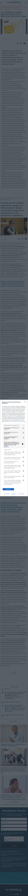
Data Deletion (6, 493)
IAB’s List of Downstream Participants (15, 421)
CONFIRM (8, 489)
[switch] (23, 428)
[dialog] (14, 448)
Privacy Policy (21, 493)
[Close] (25, 402)
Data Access (14, 493)
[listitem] (14, 425)
